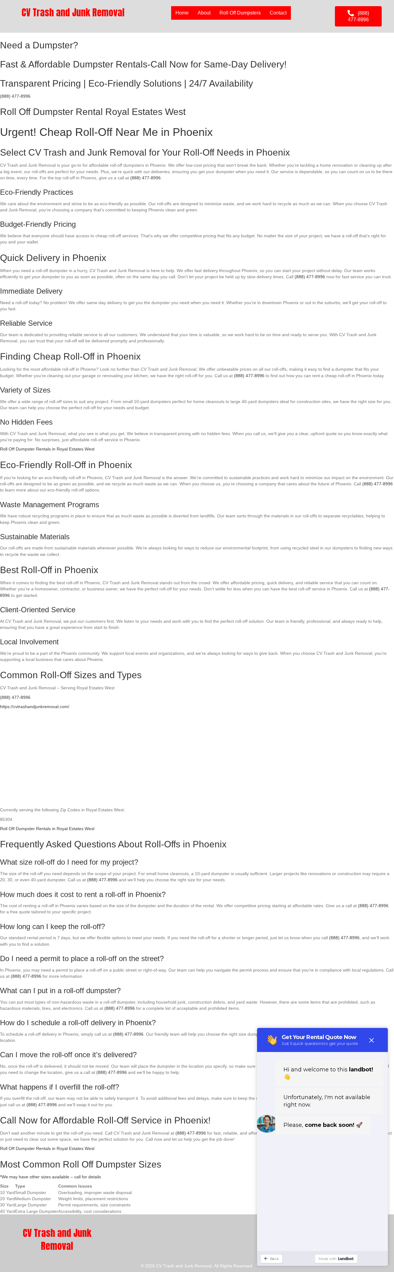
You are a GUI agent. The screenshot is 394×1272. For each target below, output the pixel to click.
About (204, 12)
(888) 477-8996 (15, 96)
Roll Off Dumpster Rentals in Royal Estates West (47, 448)
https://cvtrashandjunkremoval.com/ (34, 706)
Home (182, 12)
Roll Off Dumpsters (240, 12)
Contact (278, 12)
